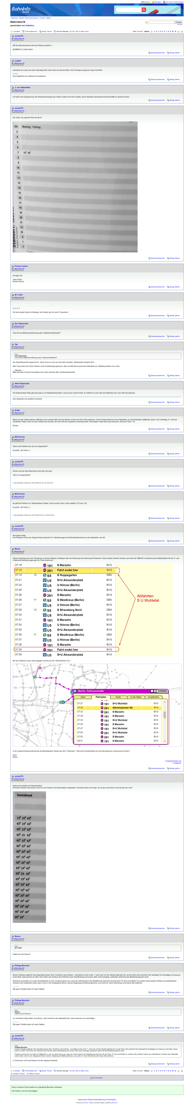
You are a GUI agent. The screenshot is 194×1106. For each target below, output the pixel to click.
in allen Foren (84, 31)
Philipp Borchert (22, 966)
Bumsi (17, 936)
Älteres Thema (34, 1073)
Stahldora (30, 25)
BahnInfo (114, 1102)
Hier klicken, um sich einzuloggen (25, 1091)
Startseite (14, 18)
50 (73, 31)
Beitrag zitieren (175, 53)
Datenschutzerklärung (96, 1100)
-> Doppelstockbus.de (172, 761)
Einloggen (158, 2)
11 (175, 31)
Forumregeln (111, 1100)
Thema (42, 18)
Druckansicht (97, 1078)
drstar (17, 410)
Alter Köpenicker (22, 383)
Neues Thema (47, 31)
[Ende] (182, 31)
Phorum (86, 1102)
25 (70, 31)
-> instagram (176, 763)
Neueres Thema (19, 1073)
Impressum (82, 1100)
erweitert (179, 24)
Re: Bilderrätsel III (18, 38)
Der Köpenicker (21, 323)
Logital (18, 61)
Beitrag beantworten (158, 53)
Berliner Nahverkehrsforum (28, 18)
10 (173, 31)
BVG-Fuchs (20, 437)
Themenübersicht (31, 31)
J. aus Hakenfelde (22, 87)
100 (77, 31)
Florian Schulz (21, 266)
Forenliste (16, 31)
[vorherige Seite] (152, 31)
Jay (16, 344)
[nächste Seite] (178, 31)
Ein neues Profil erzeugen (175, 2)
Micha (17, 549)
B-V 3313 (18, 295)
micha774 (19, 36)
